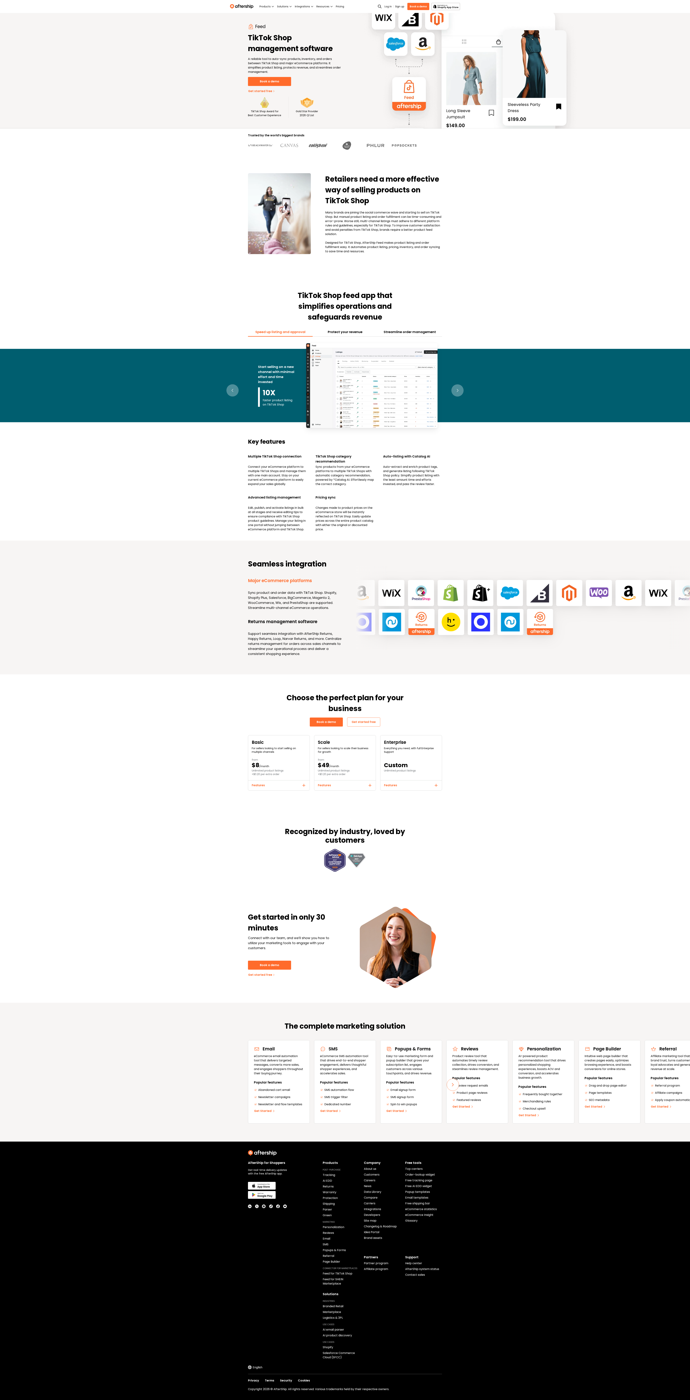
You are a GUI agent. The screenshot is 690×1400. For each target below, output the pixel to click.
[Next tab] (457, 390)
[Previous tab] (232, 390)
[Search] (379, 6)
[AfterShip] (242, 6)
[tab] (280, 331)
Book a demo (418, 6)
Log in (388, 6)
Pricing (340, 6)
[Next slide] (453, 1085)
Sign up (399, 6)
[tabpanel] (345, 437)
